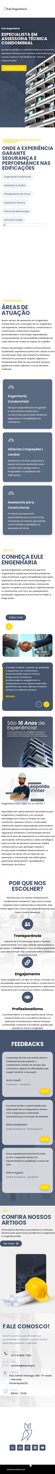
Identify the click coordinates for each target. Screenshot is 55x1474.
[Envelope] (20, 1448)
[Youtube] (42, 1448)
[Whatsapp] (13, 1448)
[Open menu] (32, 9)
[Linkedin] (35, 1448)
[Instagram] (27, 1448)
